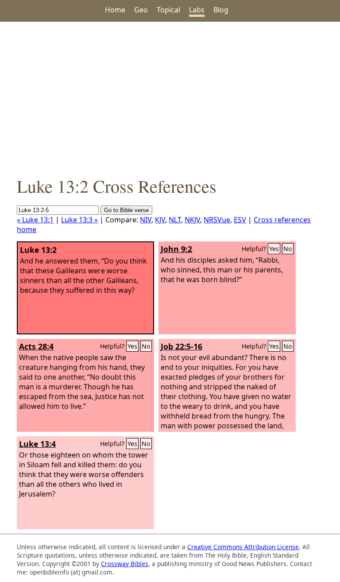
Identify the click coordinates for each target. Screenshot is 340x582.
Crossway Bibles (124, 563)
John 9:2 (176, 249)
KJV (160, 220)
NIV (145, 220)
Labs (197, 10)
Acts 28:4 (36, 346)
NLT (175, 220)
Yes (274, 248)
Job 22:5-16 (181, 346)
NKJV (192, 220)
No (287, 248)
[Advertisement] (170, 98)
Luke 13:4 (37, 443)
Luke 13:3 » (79, 220)
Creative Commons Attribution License (243, 547)
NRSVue (217, 220)
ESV (240, 220)
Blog (220, 10)
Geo (141, 10)
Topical (168, 10)
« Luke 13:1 (35, 220)
